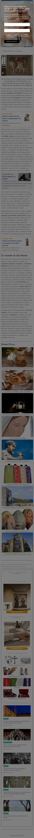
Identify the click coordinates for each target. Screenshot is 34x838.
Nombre (6, 21)
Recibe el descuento (12, 41)
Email (6, 28)
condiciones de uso (18, 34)
